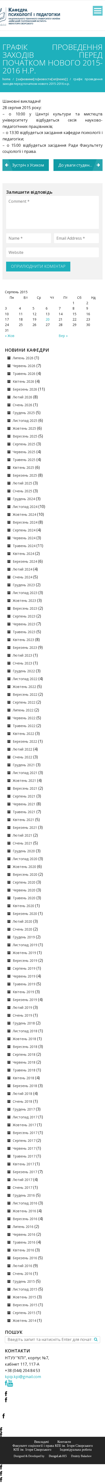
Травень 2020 (24, 898)
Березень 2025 (25, 475)
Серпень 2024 (24, 530)
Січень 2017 (22, 1187)
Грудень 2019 (24, 937)
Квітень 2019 (23, 991)
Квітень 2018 (23, 1078)
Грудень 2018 (24, 1023)
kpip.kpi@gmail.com (23, 1376)
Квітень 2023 (23, 639)
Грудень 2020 (24, 851)
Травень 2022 (24, 725)
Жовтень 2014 (24, 1320)
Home (6, 79)
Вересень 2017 (25, 1132)
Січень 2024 (22, 577)
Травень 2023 (24, 631)
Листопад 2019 (25, 945)
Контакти (64, 1441)
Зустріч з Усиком (28, 165)
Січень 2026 (22, 405)
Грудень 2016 (24, 1195)
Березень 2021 (25, 827)
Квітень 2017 (23, 1164)
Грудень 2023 (24, 585)
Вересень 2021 (25, 788)
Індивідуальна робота (76, 1449)
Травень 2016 (24, 1242)
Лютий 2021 (22, 835)
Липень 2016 (23, 1226)
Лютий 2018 (22, 1093)
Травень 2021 (24, 811)
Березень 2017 (25, 1171)
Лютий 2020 (22, 921)
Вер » (63, 335)
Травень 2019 (24, 984)
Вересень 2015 (25, 1305)
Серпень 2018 (24, 1054)
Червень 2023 (24, 624)
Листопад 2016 (25, 1203)
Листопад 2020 (25, 858)
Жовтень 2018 (24, 1038)
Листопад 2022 (25, 678)
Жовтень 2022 (24, 686)
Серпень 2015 (24, 1312)
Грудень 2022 (24, 671)
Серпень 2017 (24, 1140)
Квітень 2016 (23, 1250)
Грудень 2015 (24, 1281)
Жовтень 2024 (24, 514)
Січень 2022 (22, 757)
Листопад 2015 (25, 1289)
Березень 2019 (25, 999)
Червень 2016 (24, 1234)
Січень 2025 (22, 491)
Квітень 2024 (23, 553)
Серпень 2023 (24, 616)
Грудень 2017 (24, 1109)
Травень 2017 (24, 1156)
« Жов (9, 335)
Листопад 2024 (25, 506)
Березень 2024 (25, 561)
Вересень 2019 (25, 960)
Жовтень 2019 (24, 952)
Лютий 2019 (22, 1007)
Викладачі (41, 1441)
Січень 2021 (22, 843)
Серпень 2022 (24, 702)
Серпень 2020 (24, 882)
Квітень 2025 (23, 467)
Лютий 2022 (22, 749)
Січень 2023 (22, 663)
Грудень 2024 (24, 498)
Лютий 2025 (22, 483)
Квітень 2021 (23, 819)
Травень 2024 (24, 545)
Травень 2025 (24, 459)
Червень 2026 (24, 365)
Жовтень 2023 (24, 600)
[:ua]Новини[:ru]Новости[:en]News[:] (42, 79)
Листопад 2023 (25, 592)
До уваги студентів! (77, 165)
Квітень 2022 (23, 733)
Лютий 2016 (22, 1265)
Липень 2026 (23, 358)
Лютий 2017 (22, 1179)
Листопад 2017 (25, 1117)
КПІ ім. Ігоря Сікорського (32, 1449)
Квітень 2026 (23, 381)
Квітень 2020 (23, 905)
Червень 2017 (24, 1148)
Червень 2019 (24, 976)
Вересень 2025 (25, 436)
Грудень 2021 (24, 765)
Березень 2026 (25, 389)
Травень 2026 (24, 373)
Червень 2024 (24, 538)
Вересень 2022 (25, 694)
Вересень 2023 (25, 608)
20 (48, 319)
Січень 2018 (22, 1101)
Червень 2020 (24, 890)
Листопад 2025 (25, 420)
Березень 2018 (25, 1085)
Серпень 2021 (24, 796)
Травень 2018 (24, 1070)
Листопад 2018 (25, 1031)
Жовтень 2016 (24, 1211)
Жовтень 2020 (24, 866)
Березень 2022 (25, 741)
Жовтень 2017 (24, 1125)
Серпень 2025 (24, 444)
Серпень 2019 (24, 968)
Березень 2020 (25, 913)
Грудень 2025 (24, 412)
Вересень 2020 (25, 874)
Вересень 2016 (25, 1218)
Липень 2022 (23, 710)
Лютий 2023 (22, 655)
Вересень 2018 (25, 1046)
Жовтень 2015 (24, 1297)
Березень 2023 (25, 647)
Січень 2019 (22, 1015)
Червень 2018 (24, 1062)
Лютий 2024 (22, 569)
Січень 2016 (22, 1273)
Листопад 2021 (25, 772)
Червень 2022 (24, 718)
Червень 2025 (24, 451)
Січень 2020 (22, 929)
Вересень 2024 (25, 522)
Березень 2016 (25, 1258)
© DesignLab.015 (56, 1456)
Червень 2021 (24, 804)
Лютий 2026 (22, 397)
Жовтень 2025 (24, 428)
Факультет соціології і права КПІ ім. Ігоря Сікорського (52, 1445)
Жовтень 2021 (24, 780)
